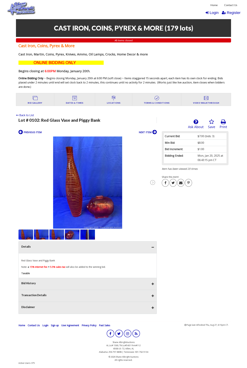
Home (214, 5)
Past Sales (104, 325)
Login (214, 13)
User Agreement (70, 325)
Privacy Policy (89, 325)
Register (233, 13)
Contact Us (230, 5)
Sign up (55, 325)
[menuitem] (214, 5)
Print (223, 127)
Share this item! (170, 176)
